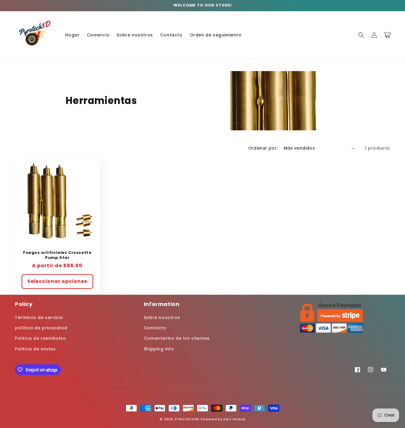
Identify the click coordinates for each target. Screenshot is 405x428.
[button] (361, 34)
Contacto (155, 328)
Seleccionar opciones (57, 281)
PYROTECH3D (187, 419)
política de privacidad (41, 328)
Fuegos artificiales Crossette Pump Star (57, 255)
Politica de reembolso (40, 338)
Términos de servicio (39, 317)
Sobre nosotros (162, 317)
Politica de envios (35, 349)
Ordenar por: (263, 148)
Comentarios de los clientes (177, 338)
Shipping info (159, 349)
